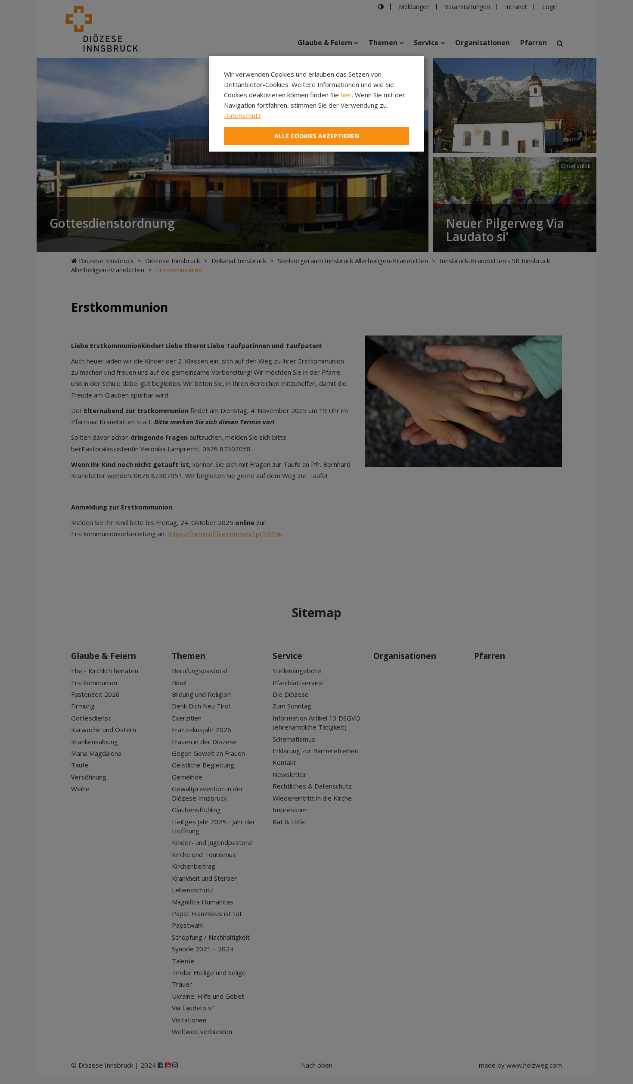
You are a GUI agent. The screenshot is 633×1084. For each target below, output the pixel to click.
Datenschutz (242, 115)
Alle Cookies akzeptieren (316, 136)
